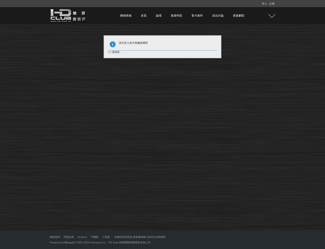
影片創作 (197, 15)
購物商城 (125, 15)
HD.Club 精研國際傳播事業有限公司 (129, 242)
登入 (264, 3)
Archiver (82, 236)
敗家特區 (176, 15)
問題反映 (68, 236)
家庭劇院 (238, 15)
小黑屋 (106, 236)
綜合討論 (218, 15)
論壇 (159, 15)
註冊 (272, 3)
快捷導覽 (271, 16)
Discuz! (69, 242)
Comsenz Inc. (98, 242)
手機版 (95, 236)
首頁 (144, 15)
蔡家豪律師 (139, 236)
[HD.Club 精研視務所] (68, 15)
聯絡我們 (55, 236)
